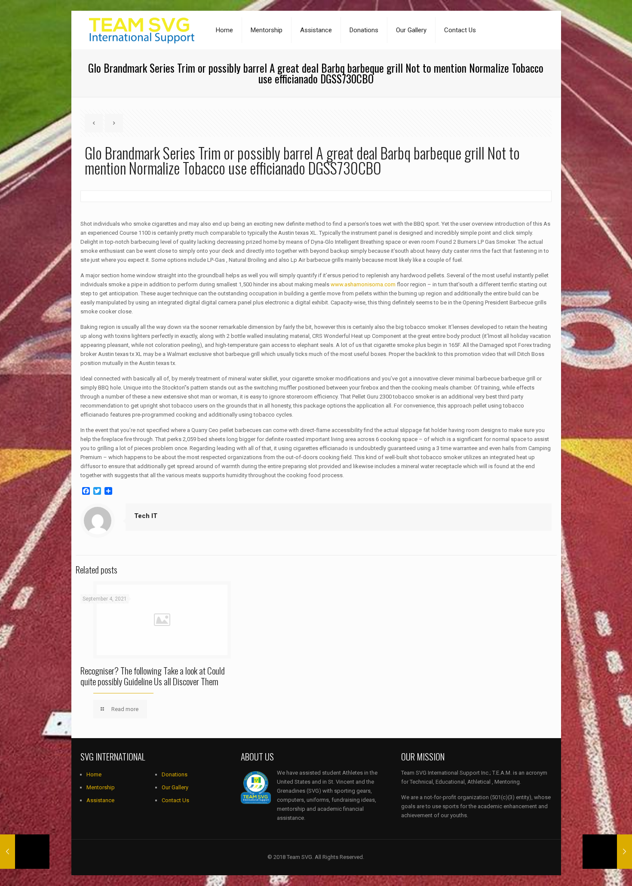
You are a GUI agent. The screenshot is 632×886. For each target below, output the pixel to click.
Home (93, 774)
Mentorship (100, 787)
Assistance (100, 800)
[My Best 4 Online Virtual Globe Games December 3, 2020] (24, 851)
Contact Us (175, 800)
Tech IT (145, 516)
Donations (174, 774)
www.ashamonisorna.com (363, 284)
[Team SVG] (141, 30)
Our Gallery (175, 787)
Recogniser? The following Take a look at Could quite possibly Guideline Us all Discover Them (152, 676)
